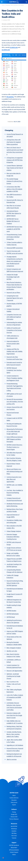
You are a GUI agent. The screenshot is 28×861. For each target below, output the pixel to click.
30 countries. (10, 97)
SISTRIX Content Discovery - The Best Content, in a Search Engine (15, 447)
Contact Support (14, 852)
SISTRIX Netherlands (13, 614)
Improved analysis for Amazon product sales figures (13, 344)
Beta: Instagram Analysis (14, 648)
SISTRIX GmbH (14, 793)
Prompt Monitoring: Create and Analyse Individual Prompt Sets (14, 237)
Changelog (7, 5)
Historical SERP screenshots (15, 248)
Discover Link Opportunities (14, 670)
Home (3, 5)
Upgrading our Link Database (15, 745)
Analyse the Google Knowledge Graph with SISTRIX (13, 277)
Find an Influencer (14, 819)
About (14, 795)
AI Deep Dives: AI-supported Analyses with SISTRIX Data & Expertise (15, 160)
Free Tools (14, 835)
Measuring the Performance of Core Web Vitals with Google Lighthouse (15, 431)
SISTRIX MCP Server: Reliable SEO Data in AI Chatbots (13, 221)
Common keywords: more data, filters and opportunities (14, 479)
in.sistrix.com (14, 47)
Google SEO (14, 814)
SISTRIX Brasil (11, 617)
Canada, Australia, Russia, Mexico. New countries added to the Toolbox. (14, 734)
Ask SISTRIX (14, 826)
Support (14, 842)
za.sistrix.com (6, 49)
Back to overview (12, 759)
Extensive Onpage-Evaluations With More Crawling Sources (13, 537)
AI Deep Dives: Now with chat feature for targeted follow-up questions (14, 142)
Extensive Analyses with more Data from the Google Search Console (14, 715)
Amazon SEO (14, 816)
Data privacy (14, 802)
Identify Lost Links (12, 651)
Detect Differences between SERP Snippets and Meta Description (15, 439)
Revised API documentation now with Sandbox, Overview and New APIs (15, 402)
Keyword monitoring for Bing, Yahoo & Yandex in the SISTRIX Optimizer (15, 583)
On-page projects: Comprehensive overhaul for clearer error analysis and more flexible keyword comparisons (15, 261)
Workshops (14, 828)
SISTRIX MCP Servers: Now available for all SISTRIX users (14, 229)
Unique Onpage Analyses (14, 531)
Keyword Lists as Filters (13, 292)
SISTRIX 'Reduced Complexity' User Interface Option (14, 370)
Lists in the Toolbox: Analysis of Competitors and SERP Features (15, 697)
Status (14, 854)
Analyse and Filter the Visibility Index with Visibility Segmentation (14, 351)
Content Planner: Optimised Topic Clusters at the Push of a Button (15, 168)
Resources (14, 823)
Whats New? (14, 847)
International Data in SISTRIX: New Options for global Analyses (14, 213)
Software (14, 809)
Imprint (14, 804)
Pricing (14, 812)
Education (14, 800)
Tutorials (14, 838)
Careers (14, 798)
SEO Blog (14, 833)
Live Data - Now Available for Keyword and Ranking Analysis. (15, 493)
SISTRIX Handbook (14, 845)
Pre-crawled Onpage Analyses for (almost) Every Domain (14, 181)
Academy (14, 831)
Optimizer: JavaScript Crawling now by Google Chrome (13, 676)
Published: (11, 121)
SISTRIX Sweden (11, 610)
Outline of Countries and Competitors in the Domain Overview (14, 330)
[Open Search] (26, 2)
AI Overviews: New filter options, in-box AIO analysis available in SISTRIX (14, 189)
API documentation (14, 850)
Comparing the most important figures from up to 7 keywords (15, 298)
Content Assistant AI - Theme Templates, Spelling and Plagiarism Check (14, 378)
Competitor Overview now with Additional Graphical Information (14, 317)
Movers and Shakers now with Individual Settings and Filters (14, 471)
